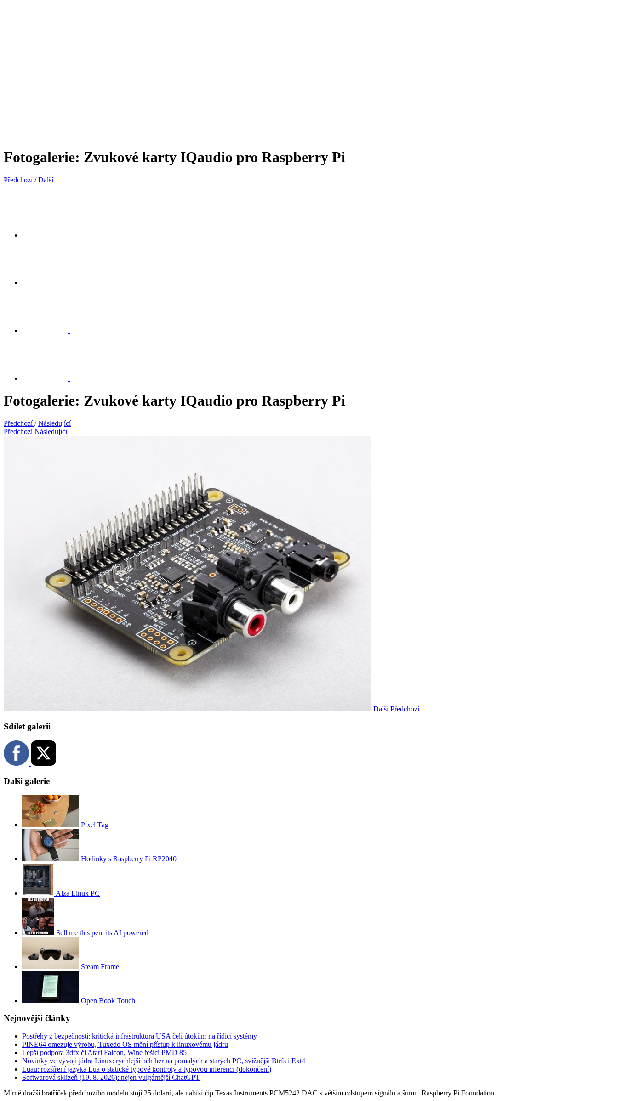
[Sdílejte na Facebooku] (50, 283)
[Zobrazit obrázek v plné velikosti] (50, 330)
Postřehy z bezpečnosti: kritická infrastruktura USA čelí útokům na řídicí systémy (139, 1036)
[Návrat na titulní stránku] (132, 135)
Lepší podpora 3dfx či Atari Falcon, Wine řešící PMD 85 (104, 1052)
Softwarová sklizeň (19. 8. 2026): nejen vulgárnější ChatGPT (111, 1077)
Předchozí (404, 709)
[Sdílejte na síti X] (50, 235)
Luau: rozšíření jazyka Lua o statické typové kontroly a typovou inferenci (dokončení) (146, 1069)
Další (380, 709)
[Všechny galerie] (50, 378)
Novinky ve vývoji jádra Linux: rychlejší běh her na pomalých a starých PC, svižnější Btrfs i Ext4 (163, 1061)
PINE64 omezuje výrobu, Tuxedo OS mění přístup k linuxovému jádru (125, 1044)
